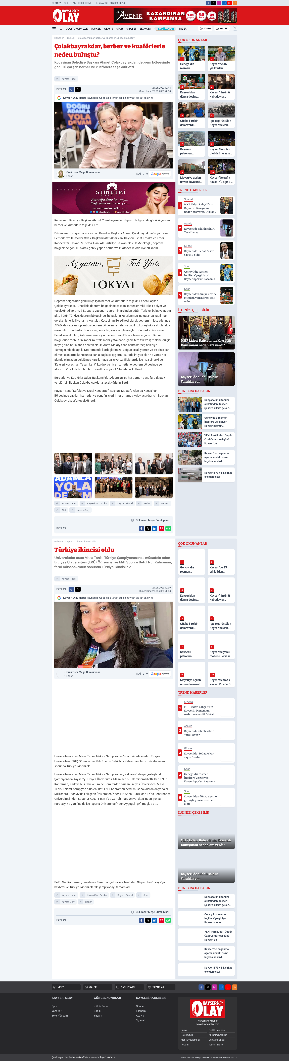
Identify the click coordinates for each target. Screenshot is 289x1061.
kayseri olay (83, 510)
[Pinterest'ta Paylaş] (161, 528)
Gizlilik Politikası (217, 1030)
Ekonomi (145, 28)
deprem (165, 503)
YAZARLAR (158, 987)
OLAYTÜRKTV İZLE (77, 28)
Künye (58, 3)
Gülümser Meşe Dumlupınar (83, 174)
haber (88, 902)
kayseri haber (69, 79)
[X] (213, 3)
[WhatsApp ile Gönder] (168, 528)
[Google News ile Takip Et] (160, 173)
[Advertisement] (35, 82)
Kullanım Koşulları (218, 1035)
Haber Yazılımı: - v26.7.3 (209, 1057)
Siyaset (131, 28)
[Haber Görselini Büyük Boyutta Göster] (113, 135)
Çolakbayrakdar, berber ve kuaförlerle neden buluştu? (106, 38)
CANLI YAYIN (128, 987)
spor (145, 895)
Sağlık (97, 1011)
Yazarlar (56, 1011)
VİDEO (207, 28)
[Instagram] (219, 3)
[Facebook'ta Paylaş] (71, 89)
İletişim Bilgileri (216, 1044)
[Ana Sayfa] (61, 28)
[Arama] (235, 28)
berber (146, 503)
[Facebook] (208, 3)
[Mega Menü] (54, 29)
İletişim (86, 3)
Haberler (59, 38)
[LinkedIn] (224, 3)
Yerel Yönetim (60, 1015)
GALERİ (224, 28)
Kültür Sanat (101, 1006)
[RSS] (235, 3)
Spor (119, 28)
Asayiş (108, 28)
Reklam (71, 3)
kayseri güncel (125, 503)
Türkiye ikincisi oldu (85, 541)
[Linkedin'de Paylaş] (154, 528)
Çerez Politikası (216, 1039)
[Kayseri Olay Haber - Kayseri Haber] (207, 1008)
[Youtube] (229, 3)
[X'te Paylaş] (78, 89)
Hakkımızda (187, 1035)
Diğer (182, 28)
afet (64, 510)
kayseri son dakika (97, 503)
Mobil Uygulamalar (190, 1039)
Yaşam (98, 1015)
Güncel (96, 28)
